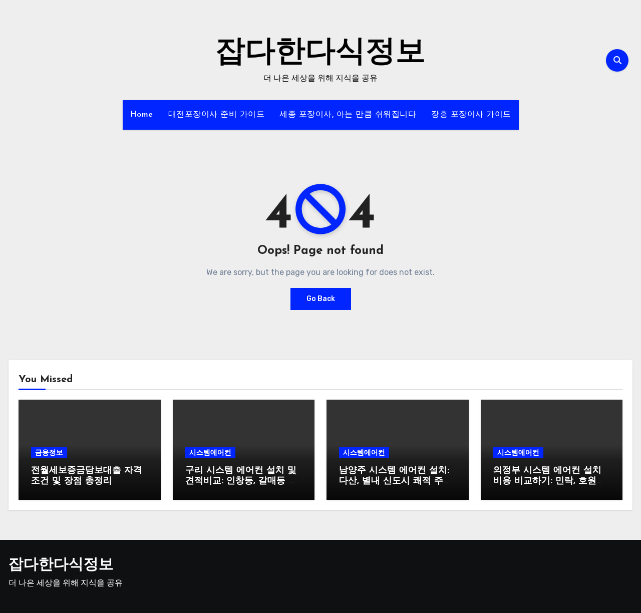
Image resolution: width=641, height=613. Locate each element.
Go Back (320, 298)
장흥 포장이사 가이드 (471, 115)
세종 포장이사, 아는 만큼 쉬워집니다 (347, 115)
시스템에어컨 (210, 452)
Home (141, 115)
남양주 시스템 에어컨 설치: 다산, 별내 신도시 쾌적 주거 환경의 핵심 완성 (395, 481)
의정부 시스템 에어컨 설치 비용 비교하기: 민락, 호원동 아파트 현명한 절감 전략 (549, 481)
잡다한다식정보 (320, 53)
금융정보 (49, 452)
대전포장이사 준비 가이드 (216, 115)
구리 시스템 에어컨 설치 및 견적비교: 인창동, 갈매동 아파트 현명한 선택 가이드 (241, 481)
